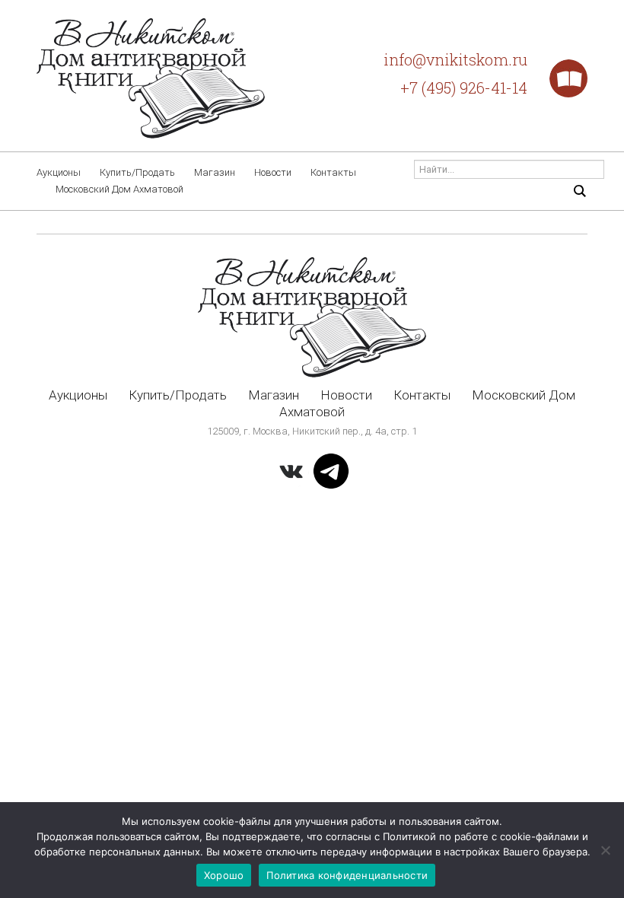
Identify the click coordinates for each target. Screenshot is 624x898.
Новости (272, 172)
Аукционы (59, 172)
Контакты (333, 172)
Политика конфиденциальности (347, 875)
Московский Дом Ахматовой (119, 189)
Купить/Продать (137, 172)
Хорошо (224, 875)
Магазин (214, 172)
